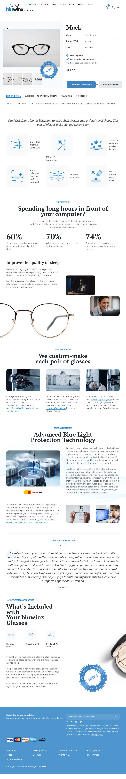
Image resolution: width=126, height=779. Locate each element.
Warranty (11, 750)
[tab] (13, 96)
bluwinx (25, 766)
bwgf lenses (92, 460)
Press (9, 755)
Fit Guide (81, 95)
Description (13, 95)
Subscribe (116, 716)
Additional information (41, 95)
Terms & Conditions (69, 750)
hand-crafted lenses (56, 408)
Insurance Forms (15, 759)
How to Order (92, 755)
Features (66, 95)
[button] (60, 545)
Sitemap (37, 755)
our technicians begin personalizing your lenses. (22, 408)
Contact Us (64, 755)
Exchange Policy (94, 750)
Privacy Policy (97, 734)
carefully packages (100, 399)
